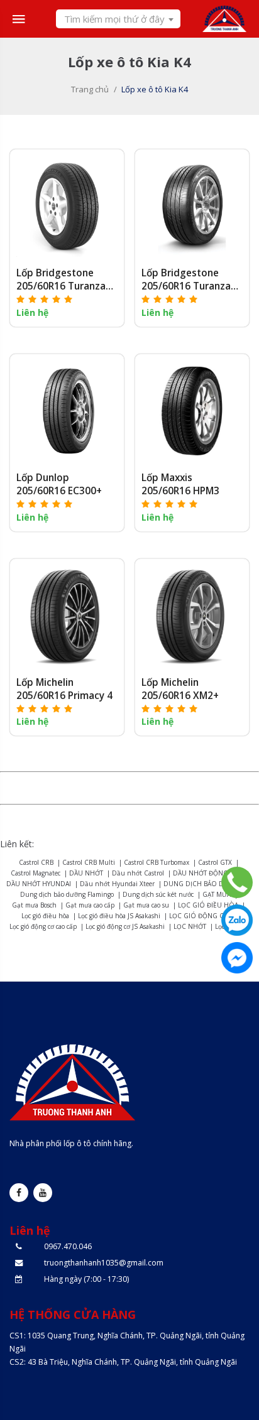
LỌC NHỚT (190, 926)
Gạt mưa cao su (146, 905)
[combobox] (118, 18)
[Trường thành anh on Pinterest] (42, 1192)
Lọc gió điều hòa (45, 915)
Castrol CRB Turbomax (156, 862)
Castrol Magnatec (35, 873)
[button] (45, 299)
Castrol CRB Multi (88, 862)
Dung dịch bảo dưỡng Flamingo (67, 894)
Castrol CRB (36, 862)
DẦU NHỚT (86, 873)
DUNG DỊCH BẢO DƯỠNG (203, 883)
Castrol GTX (215, 862)
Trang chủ (90, 89)
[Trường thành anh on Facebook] (18, 1192)
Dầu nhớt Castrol (138, 873)
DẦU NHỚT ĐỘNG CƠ (206, 873)
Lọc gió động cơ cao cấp (43, 926)
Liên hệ (32, 312)
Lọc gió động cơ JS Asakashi (125, 926)
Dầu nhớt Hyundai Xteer (117, 883)
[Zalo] (237, 920)
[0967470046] (237, 882)
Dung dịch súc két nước (158, 894)
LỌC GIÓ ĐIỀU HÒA (208, 905)
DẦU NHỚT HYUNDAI (38, 883)
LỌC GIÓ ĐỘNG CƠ (199, 915)
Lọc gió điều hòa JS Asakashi (119, 915)
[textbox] (118, 18)
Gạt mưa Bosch (34, 905)
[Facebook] (237, 957)
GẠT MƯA (216, 894)
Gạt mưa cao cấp (89, 905)
